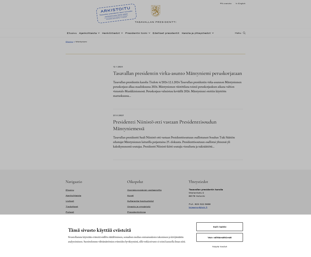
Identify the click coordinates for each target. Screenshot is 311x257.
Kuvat (130, 195)
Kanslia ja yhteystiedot (196, 33)
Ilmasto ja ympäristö (138, 206)
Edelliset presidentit (165, 33)
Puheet (70, 212)
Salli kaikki (219, 226)
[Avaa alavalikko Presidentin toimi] (148, 33)
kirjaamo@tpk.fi (198, 207)
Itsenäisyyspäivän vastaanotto (144, 190)
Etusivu (72, 33)
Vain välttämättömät (220, 237)
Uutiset (70, 201)
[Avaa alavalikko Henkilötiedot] (121, 33)
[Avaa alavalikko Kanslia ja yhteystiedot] (212, 33)
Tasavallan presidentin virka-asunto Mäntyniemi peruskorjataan (177, 73)
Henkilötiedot (111, 33)
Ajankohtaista (88, 33)
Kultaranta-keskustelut (140, 201)
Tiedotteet (72, 206)
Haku (238, 32)
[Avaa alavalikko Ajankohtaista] (98, 33)
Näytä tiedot (219, 246)
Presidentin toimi (136, 33)
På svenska (225, 3)
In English (240, 3)
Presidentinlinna (136, 212)
